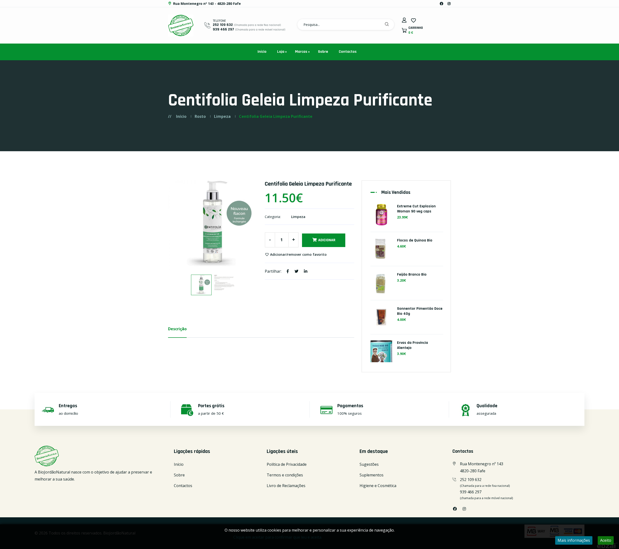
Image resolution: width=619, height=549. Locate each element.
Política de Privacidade (287, 464)
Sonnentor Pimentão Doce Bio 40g (419, 311)
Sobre (323, 51)
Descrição (177, 328)
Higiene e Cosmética (378, 485)
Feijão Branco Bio (412, 274)
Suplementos (371, 475)
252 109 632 (223, 24)
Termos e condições (285, 475)
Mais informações (574, 540)
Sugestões (369, 464)
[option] (213, 225)
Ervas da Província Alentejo (412, 345)
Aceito (605, 540)
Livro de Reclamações (286, 485)
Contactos (348, 51)
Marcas (301, 51)
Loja (280, 51)
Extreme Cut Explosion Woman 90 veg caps (416, 209)
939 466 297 (223, 29)
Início (262, 51)
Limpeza (222, 116)
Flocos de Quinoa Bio (414, 240)
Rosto (200, 116)
